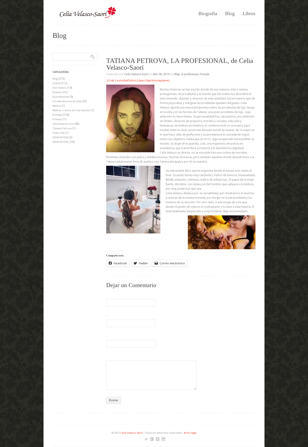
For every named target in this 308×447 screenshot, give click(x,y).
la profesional (189, 74)
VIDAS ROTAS (60, 137)
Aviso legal (190, 432)
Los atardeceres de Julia (67, 101)
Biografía (207, 13)
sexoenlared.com (63, 123)
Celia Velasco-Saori (136, 74)
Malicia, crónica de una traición (71, 110)
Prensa (57, 119)
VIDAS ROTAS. (61, 141)
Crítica (56, 83)
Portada (204, 74)
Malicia (57, 105)
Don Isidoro (60, 87)
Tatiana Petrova (62, 128)
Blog (230, 13)
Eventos (57, 92)
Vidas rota (58, 132)
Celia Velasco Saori (132, 432)
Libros (249, 13)
